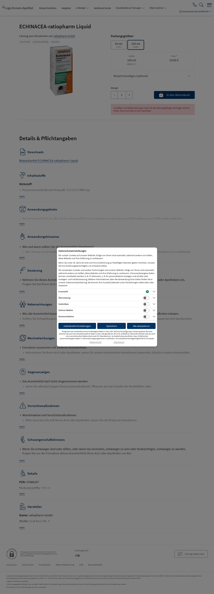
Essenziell (63, 291)
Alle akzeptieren (141, 326)
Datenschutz (95, 342)
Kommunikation (66, 316)
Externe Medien (65, 310)
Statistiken (63, 304)
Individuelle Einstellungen (77, 326)
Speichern (111, 326)
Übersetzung (64, 297)
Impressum (119, 342)
